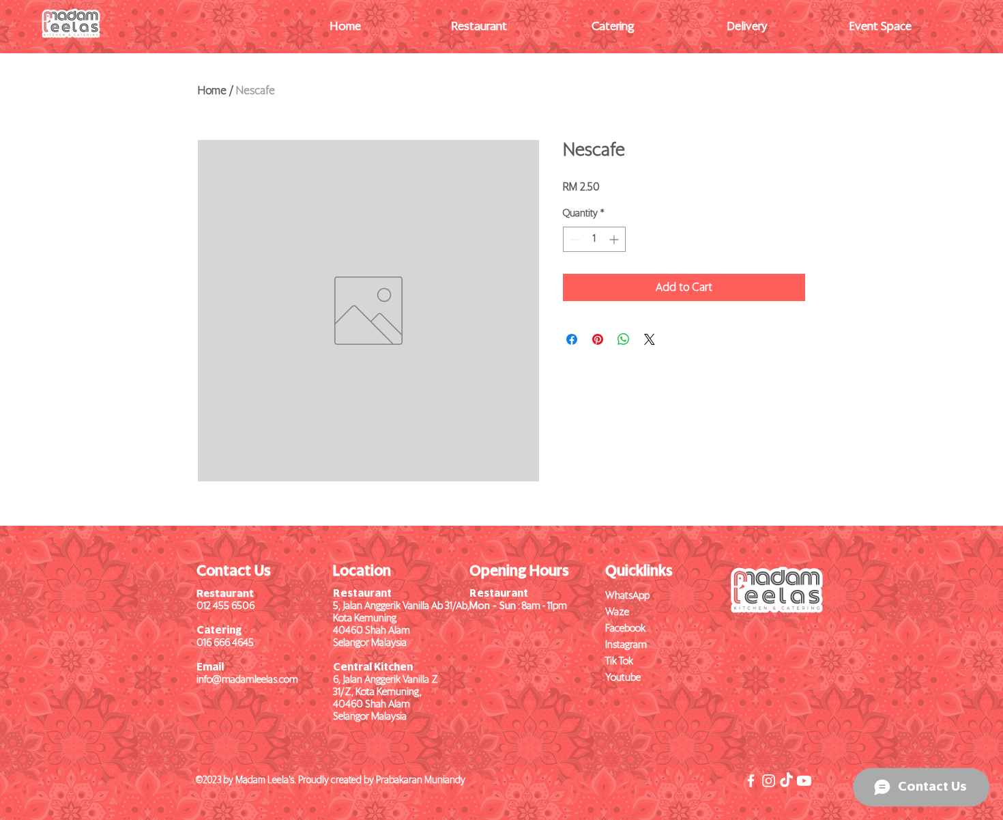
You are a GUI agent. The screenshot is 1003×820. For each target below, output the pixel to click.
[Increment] (615, 239)
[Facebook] (750, 780)
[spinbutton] (594, 239)
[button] (479, 27)
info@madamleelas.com (247, 680)
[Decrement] (573, 239)
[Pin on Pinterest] (598, 339)
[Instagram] (768, 780)
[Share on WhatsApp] (623, 339)
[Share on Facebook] (572, 339)
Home (212, 90)
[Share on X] (649, 339)
